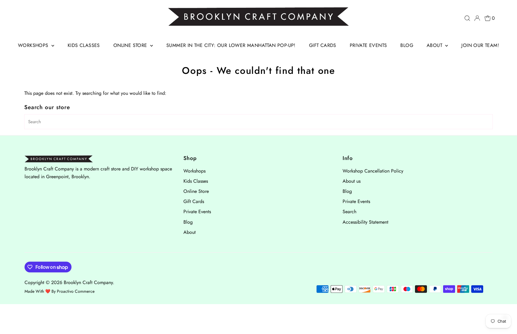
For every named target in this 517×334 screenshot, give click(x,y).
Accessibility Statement (365, 222)
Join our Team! (480, 45)
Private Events (368, 45)
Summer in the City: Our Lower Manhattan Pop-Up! (231, 45)
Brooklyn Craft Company (88, 282)
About (435, 45)
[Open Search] (467, 18)
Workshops (34, 45)
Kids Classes (84, 45)
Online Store (131, 45)
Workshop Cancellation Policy (373, 170)
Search (349, 211)
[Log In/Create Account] (477, 18)
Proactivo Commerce (76, 291)
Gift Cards (322, 45)
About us (352, 181)
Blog (406, 45)
